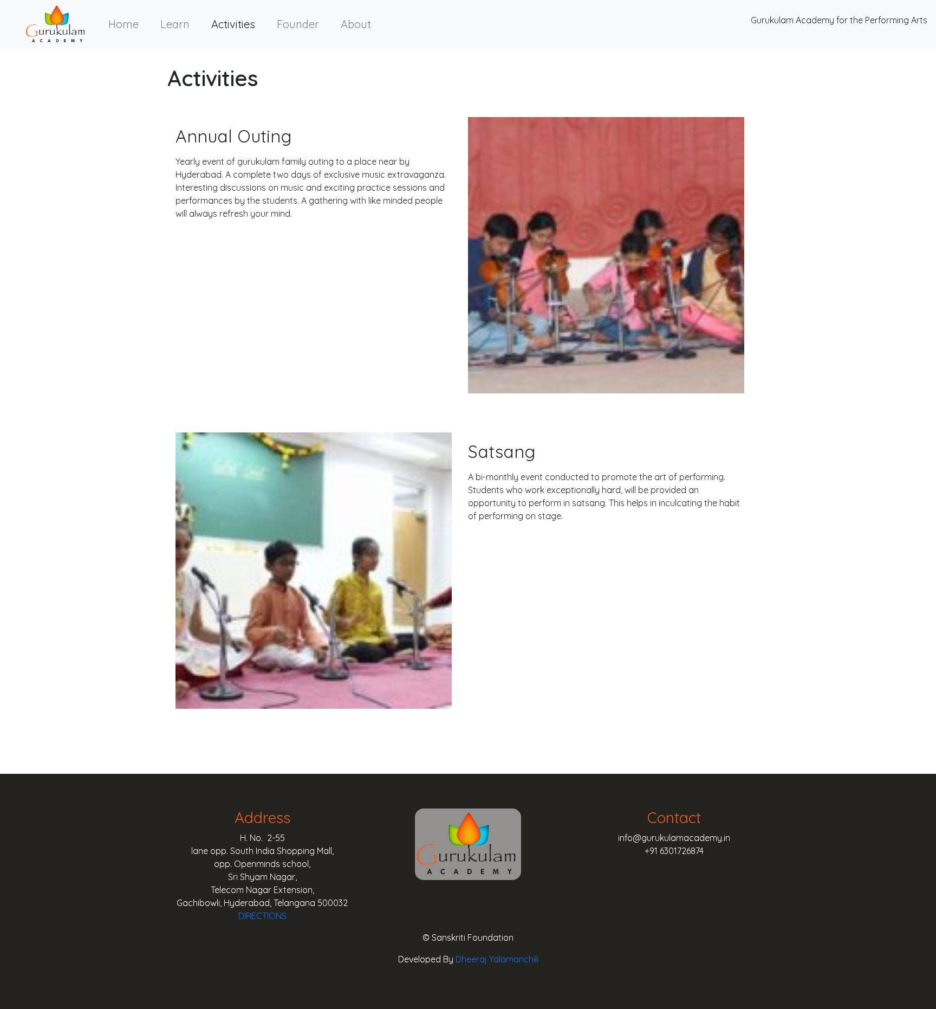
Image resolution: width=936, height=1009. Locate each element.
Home (123, 24)
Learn (175, 24)
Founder (298, 24)
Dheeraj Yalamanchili (497, 959)
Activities (233, 24)
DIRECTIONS (262, 915)
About (356, 24)
